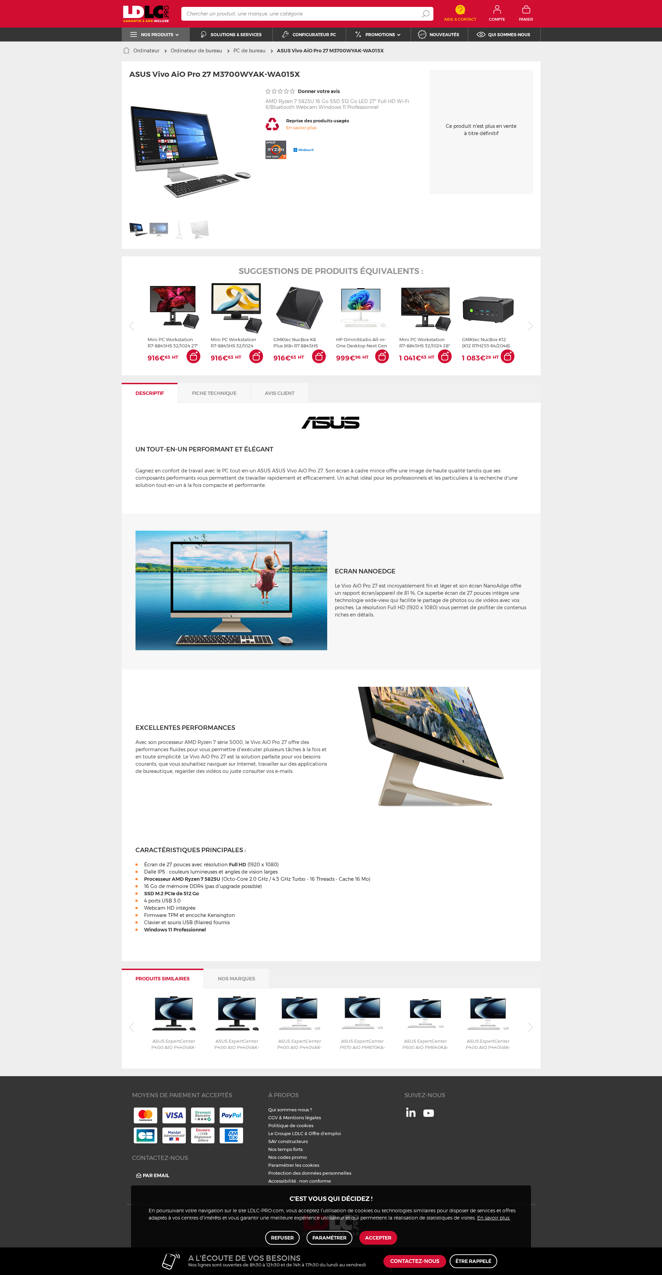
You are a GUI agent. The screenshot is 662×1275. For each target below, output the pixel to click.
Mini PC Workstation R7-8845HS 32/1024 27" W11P (173, 343)
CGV (273, 1117)
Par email (156, 1175)
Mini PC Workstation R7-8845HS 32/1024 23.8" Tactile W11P (233, 343)
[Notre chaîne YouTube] (429, 1117)
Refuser (282, 1238)
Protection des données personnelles (309, 1173)
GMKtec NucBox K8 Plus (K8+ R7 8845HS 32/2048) (295, 343)
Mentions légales (302, 1117)
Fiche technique (214, 393)
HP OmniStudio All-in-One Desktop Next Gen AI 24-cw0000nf (361, 343)
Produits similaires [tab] (163, 979)
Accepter (378, 1238)
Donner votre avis (318, 91)
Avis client (279, 393)
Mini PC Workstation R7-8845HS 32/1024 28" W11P (424, 343)
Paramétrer (329, 1238)
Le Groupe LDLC (285, 1133)
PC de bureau (249, 51)
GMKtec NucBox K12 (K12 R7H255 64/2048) (486, 342)
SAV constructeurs (288, 1141)
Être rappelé (473, 1261)
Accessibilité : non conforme (299, 1181)
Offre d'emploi (325, 1133)
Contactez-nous (414, 1261)
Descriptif (150, 393)
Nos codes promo (287, 1157)
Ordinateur (146, 51)
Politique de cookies (290, 1125)
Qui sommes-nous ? (290, 1109)
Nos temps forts (285, 1149)
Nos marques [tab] (236, 979)
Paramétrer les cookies (293, 1165)
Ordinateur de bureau (196, 51)
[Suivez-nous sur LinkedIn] (410, 1115)
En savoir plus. (493, 1218)
